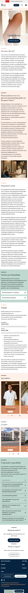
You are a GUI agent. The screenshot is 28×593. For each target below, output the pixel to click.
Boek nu (16, 5)
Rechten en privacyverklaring (11, 582)
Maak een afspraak (14, 40)
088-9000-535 (14, 554)
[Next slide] (20, 416)
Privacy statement (5, 586)
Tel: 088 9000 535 (7, 576)
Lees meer (10, 411)
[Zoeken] (22, 5)
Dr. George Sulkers (10, 407)
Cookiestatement (5, 584)
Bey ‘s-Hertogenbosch (10, 447)
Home (2, 9)
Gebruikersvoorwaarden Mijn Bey (17, 584)
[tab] (11, 415)
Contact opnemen (9, 591)
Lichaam (5, 9)
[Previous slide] (8, 416)
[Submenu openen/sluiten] (26, 5)
